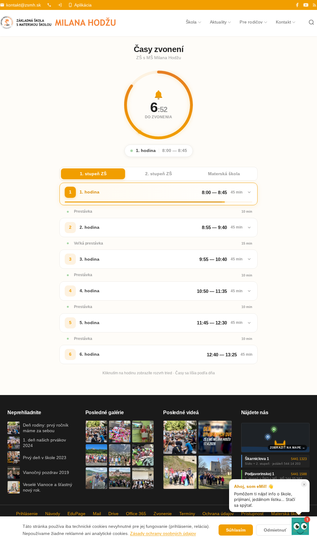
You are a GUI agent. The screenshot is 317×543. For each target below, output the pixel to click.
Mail (97, 513)
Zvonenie (163, 513)
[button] (300, 526)
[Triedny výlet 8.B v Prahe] (120, 478)
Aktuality (218, 22)
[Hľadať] (311, 22)
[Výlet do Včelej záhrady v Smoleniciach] (96, 455)
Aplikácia (83, 5)
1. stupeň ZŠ (93, 174)
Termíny (187, 513)
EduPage (76, 513)
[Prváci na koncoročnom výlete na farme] (96, 478)
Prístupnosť (252, 513)
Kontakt (283, 22)
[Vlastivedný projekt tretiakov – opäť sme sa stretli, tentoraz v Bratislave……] (143, 455)
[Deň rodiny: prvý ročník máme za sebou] (96, 431)
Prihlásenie (27, 513)
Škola (191, 22)
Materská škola (224, 174)
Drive (113, 513)
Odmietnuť (275, 530)
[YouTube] (305, 4)
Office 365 (136, 513)
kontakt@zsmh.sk (23, 5)
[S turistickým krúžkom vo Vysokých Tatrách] (120, 455)
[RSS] (314, 4)
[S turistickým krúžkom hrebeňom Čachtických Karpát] (180, 472)
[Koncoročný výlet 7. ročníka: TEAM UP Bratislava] (143, 478)
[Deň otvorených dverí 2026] (215, 437)
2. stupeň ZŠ (158, 174)
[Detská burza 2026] (120, 431)
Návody (52, 513)
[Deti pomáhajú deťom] (143, 431)
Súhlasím (235, 530)
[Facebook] (297, 4)
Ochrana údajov (218, 513)
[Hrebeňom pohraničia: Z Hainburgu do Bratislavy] (215, 472)
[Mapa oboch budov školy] (275, 437)
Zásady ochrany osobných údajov (163, 533)
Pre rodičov (251, 22)
